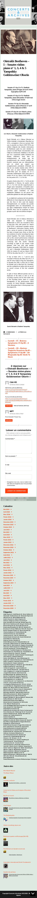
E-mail (7, 465)
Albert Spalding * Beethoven (15, 854)
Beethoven (20, 498)
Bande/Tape (26, 622)
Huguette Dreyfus (9, 664)
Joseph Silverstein (9, 673)
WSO (11, 756)
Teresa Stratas (19, 741)
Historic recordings (8, 825)
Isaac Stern (20, 666)
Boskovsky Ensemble (10, 627)
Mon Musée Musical (9, 771)
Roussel (25, 726)
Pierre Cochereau (26, 710)
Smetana (22, 734)
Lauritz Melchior (9, 679)
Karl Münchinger (9, 674)
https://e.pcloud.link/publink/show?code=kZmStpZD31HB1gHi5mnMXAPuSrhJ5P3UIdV (18, 400)
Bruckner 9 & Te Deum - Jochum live (17, 782)
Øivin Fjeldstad (8, 757)
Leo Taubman (19, 681)
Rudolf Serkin (8, 731)
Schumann (27, 731)
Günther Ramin (17, 656)
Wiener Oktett (8, 751)
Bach (17, 622)
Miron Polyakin (20, 695)
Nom (6, 456)
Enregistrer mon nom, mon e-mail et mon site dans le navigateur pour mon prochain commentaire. (19, 483)
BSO (23, 629)
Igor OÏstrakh (27, 664)
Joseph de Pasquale (22, 671)
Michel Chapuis (23, 694)
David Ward (7, 638)
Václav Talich (8, 747)
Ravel (29, 720)
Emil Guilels (16, 645)
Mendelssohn (22, 690)
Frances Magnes (22, 648)
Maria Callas (15, 687)
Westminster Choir (20, 749)
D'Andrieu (22, 635)
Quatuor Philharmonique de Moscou (15, 718)
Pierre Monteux (8, 712)
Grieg (23, 653)
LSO (28, 684)
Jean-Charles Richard (10, 669)
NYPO (25, 702)
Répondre (9, 405)
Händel (19, 664)
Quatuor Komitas (9, 717)
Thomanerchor (8, 743)
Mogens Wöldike (9, 697)
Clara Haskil (20, 633)
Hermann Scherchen (21, 661)
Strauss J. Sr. (16, 738)
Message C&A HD (9, 692)
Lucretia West (8, 686)
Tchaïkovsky (8, 741)
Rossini (18, 726)
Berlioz (28, 624)
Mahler (6, 687)
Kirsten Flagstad (21, 676)
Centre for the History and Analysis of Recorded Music (17, 791)
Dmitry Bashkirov (23, 642)
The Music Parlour (8, 773)
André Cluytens (20, 619)
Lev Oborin (11, 500)
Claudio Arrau (8, 635)
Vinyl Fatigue (7, 805)
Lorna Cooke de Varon (16, 682)
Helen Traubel (8, 661)
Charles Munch (20, 632)
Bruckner (7, 629)
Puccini (29, 712)
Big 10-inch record (8, 796)
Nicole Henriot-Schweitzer (12, 702)
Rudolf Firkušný (20, 730)
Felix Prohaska (14, 646)
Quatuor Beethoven (10, 713)
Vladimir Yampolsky (21, 500)
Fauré (6, 646)
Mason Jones (19, 689)
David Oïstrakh (25, 637)
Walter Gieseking (26, 747)
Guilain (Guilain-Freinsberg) (24, 655)
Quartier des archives (9, 872)
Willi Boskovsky (21, 754)
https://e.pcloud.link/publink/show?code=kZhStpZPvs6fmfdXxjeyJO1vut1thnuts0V (18, 391)
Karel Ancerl (21, 673)
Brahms (27, 627)
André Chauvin (8, 619)
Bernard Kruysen (9, 625)
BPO (21, 627)
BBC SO (6, 624)
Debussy (16, 638)
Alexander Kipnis (27, 615)
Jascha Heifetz (21, 668)
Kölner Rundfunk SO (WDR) (12, 677)
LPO (23, 684)
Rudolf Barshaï (8, 730)
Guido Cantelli (8, 655)
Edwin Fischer (15, 643)
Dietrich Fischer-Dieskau (11, 640)
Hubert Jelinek (18, 663)
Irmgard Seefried (9, 666)
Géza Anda (7, 656)
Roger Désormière (24, 725)
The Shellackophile (8, 815)
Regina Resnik (25, 721)
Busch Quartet (25, 630)
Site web (8, 473)
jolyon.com (17, 825)
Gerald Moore (28, 651)
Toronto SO (19, 743)
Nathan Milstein (8, 699)
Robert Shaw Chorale (10, 725)
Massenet (28, 689)
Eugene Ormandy (27, 645)
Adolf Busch (17, 614)
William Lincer (19, 752)
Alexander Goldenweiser (9, 498)
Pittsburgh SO (20, 712)
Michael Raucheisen (10, 694)
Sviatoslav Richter (9, 739)
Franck (6, 650)
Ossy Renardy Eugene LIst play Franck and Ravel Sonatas (20, 808)
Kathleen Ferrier (21, 674)
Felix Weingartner (26, 646)
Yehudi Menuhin (20, 756)
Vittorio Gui (13, 746)
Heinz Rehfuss (28, 659)
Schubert (18, 731)
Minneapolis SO (9, 695)
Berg (22, 624)
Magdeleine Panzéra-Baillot (23, 686)
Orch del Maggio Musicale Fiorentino (15, 705)
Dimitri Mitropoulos (10, 642)
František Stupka (16, 650)
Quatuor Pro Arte (9, 720)
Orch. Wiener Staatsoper (11, 703)
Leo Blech (19, 679)
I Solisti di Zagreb (9, 668)
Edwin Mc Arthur (26, 643)
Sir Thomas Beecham (10, 734)
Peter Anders (8, 707)
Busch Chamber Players (11, 630)
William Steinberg (9, 754)
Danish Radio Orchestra (11, 637)
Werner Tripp (8, 749)
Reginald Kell (15, 721)
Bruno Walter (16, 629)
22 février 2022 (22, 332)
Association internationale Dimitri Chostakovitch (17, 862)
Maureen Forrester (10, 690)
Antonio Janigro (9, 620)
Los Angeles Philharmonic (12, 684)
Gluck (17, 653)
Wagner (16, 747)
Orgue (30, 705)
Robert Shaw (15, 723)
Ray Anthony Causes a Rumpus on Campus (19, 798)
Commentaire (10, 439)
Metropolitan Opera (22, 692)
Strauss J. (7, 738)
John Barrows (24, 669)
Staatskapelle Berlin (18, 736)
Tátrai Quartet (8, 744)
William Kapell (8, 752)
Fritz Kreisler (8, 651)
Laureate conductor (9, 780)
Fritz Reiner (18, 651)
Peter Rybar (18, 707)
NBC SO (18, 699)
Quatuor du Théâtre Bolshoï (12, 715)
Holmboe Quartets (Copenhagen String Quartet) (20, 817)
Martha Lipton (8, 689)
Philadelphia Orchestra (11, 708)
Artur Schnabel (9, 622)
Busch (29, 629)
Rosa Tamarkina (8, 726)
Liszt (5, 682)
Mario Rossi (24, 687)
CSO (16, 635)
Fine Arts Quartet (9, 648)
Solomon (7, 736)
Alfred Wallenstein (19, 617)
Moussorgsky (20, 697)
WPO (6, 756)
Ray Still (6, 721)
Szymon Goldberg (22, 739)
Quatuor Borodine (24, 713)
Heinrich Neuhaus (16, 659)
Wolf (30, 754)
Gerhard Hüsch (8, 653)
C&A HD (8, 334)
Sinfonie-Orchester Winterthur (13, 733)
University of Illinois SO (22, 744)
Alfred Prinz (7, 617)
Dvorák (6, 643)
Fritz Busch (26, 650)
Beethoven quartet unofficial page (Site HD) (15, 836)
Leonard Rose (8, 681)
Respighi (6, 723)
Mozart (29, 697)
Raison (23, 720)
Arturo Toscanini (21, 620)
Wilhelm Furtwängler (21, 751)
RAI (17, 720)
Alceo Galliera (28, 614)
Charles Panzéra (9, 633)
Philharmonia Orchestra (11, 710)
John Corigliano (9, 671)
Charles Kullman (9, 632)
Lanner (25, 677)
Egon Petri (7, 645)
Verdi (6, 746)
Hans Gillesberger (23, 658)
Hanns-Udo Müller (9, 658)
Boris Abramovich (22, 625)
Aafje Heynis (7, 614)
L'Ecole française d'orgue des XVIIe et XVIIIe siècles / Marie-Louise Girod (21, 875)
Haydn (6, 659)
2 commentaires (11, 332)
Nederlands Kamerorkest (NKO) (13, 700)
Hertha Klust (7, 663)
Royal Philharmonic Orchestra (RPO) (15, 728)
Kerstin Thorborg (9, 676)
